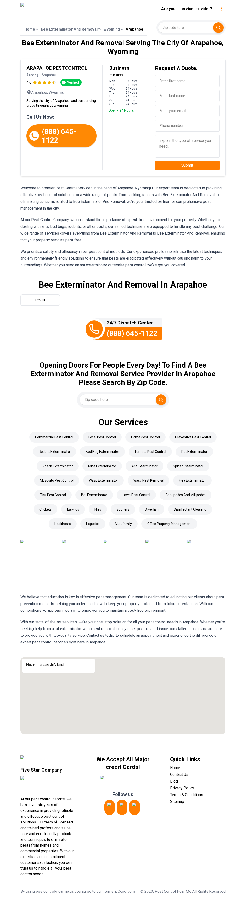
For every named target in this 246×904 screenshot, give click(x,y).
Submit (187, 165)
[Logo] (60, 9)
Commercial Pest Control (54, 437)
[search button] (218, 27)
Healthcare (62, 524)
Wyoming (111, 29)
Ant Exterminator (144, 466)
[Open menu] (222, 8)
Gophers (123, 509)
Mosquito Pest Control (57, 480)
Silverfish (152, 509)
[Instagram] (109, 807)
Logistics (92, 524)
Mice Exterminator (102, 466)
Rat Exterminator (194, 452)
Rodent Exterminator (54, 452)
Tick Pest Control (53, 495)
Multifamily (123, 524)
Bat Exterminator (94, 495)
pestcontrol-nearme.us (55, 891)
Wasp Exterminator (103, 480)
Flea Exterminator (192, 480)
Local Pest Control (102, 437)
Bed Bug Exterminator (102, 452)
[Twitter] (122, 807)
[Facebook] (134, 807)
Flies (97, 509)
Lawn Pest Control (136, 495)
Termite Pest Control (150, 452)
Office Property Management (169, 524)
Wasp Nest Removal (148, 480)
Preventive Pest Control (193, 437)
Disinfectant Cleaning (190, 509)
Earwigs (73, 509)
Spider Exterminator (188, 466)
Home (29, 29)
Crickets (45, 509)
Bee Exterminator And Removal (69, 29)
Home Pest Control (145, 437)
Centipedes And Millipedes (186, 495)
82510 (40, 300)
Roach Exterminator (58, 466)
